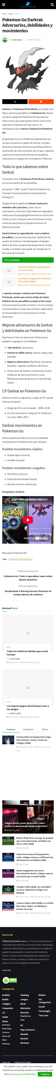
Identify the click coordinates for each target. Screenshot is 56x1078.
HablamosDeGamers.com (13, 941)
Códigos (6, 1003)
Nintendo (25, 1008)
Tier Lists (43, 1015)
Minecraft (6, 1036)
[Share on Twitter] (15, 101)
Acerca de (6, 1062)
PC (21, 1025)
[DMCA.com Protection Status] (9, 980)
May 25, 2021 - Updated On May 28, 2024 (35, 274)
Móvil (17, 14)
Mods (23, 1003)
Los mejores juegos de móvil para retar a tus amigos (34, 280)
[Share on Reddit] (41, 101)
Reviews (24, 1042)
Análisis (6, 995)
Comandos (7, 1008)
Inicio (4, 14)
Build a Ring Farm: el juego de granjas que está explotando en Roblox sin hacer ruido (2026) (34, 841)
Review (24, 1038)
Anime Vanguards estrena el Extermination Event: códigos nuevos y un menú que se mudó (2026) (34, 873)
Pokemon (6, 1044)
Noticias (24, 1012)
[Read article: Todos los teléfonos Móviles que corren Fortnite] (9, 270)
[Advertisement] (28, 776)
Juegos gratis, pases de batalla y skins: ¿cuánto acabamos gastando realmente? (25, 824)
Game (5, 1016)
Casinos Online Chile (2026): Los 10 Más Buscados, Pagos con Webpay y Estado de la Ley (34, 906)
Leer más (6, 970)
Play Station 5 (27, 1029)
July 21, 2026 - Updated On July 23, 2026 (34, 897)
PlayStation (25, 1016)
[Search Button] (52, 4)
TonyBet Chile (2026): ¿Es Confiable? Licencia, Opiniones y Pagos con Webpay (33, 890)
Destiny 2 (6, 1025)
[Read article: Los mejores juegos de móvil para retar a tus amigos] (9, 282)
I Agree (45, 1074)
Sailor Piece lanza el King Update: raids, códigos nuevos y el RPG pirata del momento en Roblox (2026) (34, 857)
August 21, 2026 (13, 830)
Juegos (24, 999)
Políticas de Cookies (22, 1062)
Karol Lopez (15, 713)
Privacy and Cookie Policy (23, 1074)
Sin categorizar (45, 1001)
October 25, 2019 (33, 39)
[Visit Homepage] (28, 5)
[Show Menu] (3, 4)
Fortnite (5, 1032)
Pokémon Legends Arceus (20, 559)
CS (3, 1012)
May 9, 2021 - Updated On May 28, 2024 (35, 285)
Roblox (42, 995)
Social (42, 1006)
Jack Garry (17, 39)
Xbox (22, 1020)
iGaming (24, 995)
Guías (11, 14)
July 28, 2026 (23, 848)
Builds (5, 999)
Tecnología (44, 1011)
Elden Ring (6, 1028)
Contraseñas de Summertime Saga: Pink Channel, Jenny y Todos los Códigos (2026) (33, 740)
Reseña (24, 1034)
